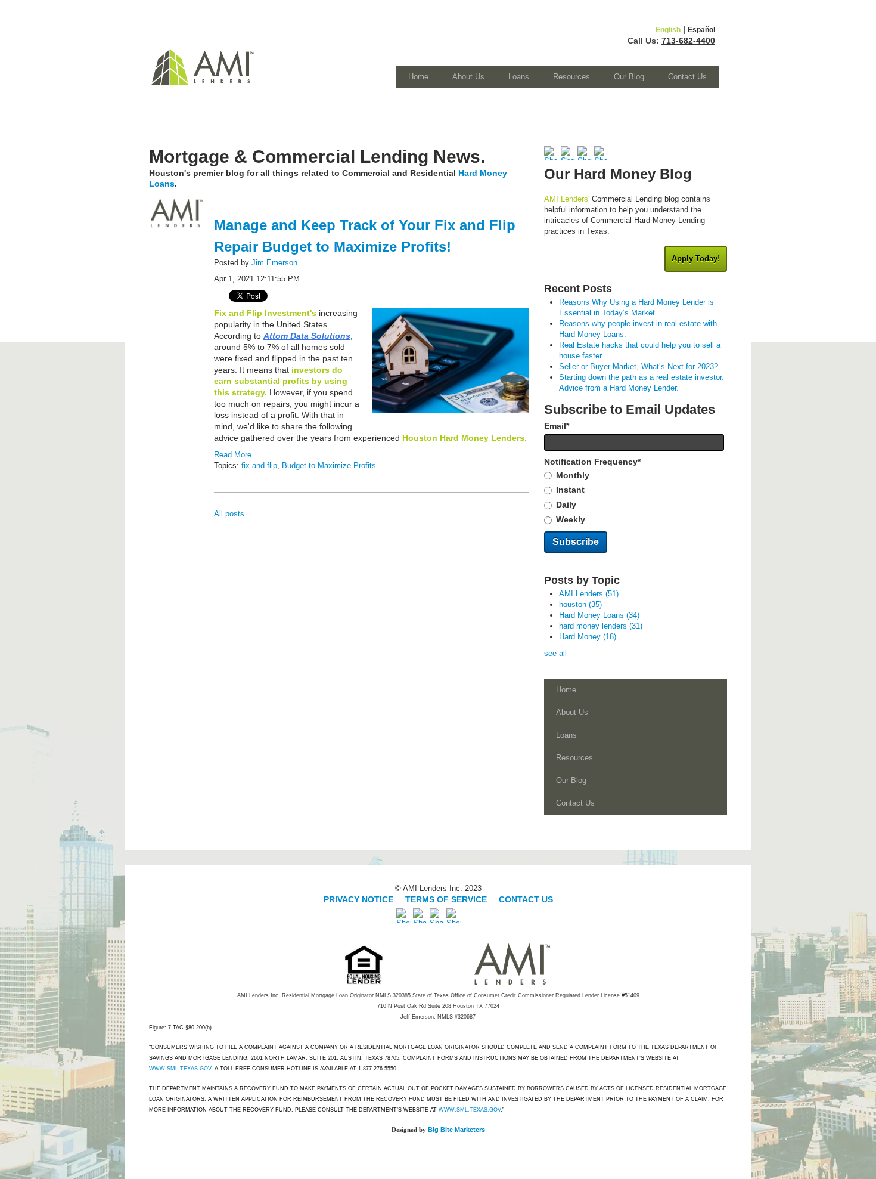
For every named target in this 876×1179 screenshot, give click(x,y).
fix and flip (259, 465)
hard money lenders (600, 625)
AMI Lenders (589, 593)
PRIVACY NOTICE (360, 899)
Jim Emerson (274, 262)
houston (580, 604)
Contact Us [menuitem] (687, 76)
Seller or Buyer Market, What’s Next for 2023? (638, 366)
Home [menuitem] (418, 76)
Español (701, 30)
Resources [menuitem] (571, 76)
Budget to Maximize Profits (329, 465)
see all (555, 653)
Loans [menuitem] (518, 76)
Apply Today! (696, 258)
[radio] (635, 476)
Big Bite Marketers (456, 1129)
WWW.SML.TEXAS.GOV (180, 1069)
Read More (232, 454)
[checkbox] (635, 498)
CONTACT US (526, 899)
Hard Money (587, 636)
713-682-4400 (688, 40)
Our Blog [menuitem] (629, 76)
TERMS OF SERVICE (446, 899)
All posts (229, 513)
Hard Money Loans (599, 615)
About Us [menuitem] (468, 76)
